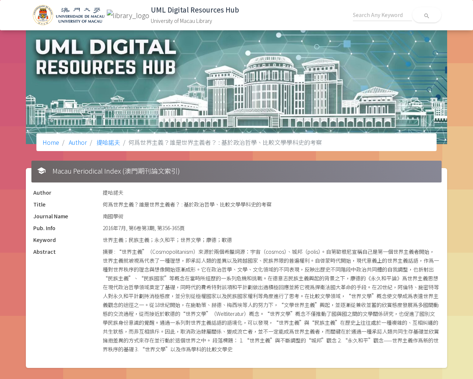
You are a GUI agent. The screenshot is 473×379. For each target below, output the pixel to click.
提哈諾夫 (107, 142)
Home (50, 142)
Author (77, 142)
